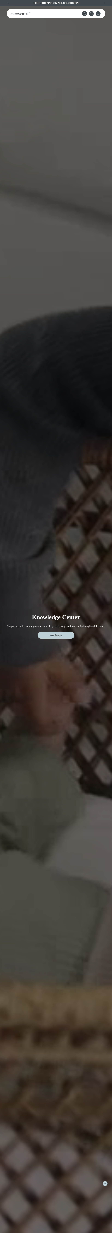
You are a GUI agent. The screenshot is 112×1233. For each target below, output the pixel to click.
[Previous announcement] (8, 3)
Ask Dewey (56, 635)
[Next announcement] (104, 3)
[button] (84, 13)
